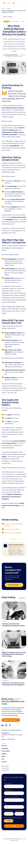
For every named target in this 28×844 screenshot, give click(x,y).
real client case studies (12, 529)
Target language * (19, 810)
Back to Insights (7, 17)
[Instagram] (6, 725)
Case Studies (5, 751)
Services (4, 746)
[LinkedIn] (2, 725)
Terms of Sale (5, 768)
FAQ (2, 759)
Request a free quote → (11, 720)
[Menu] (14, 3)
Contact (4, 762)
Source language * (8, 810)
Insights (9, 8)
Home (3, 8)
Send (14, 826)
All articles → (22, 598)
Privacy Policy (5, 766)
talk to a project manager (12, 533)
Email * (5, 804)
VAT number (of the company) (11, 797)
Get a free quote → (14, 585)
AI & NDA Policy (5, 770)
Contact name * (8, 783)
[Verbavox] (7, 2)
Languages (4, 748)
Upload (9, 821)
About (3, 756)
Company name (8, 790)
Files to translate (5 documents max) (13, 817)
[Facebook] (10, 725)
